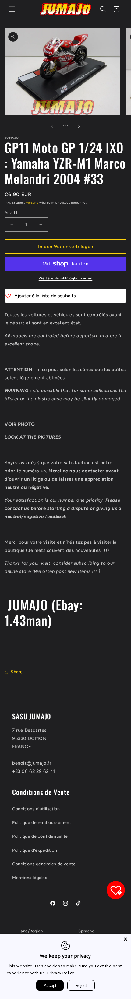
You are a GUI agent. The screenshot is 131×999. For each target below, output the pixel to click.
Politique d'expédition (34, 850)
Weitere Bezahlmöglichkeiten (66, 278)
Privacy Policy (60, 973)
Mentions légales (30, 877)
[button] (12, 9)
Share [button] (17, 672)
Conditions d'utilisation (36, 808)
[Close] (125, 939)
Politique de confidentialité (40, 836)
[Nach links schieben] (52, 126)
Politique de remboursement (41, 822)
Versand (32, 203)
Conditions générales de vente (44, 864)
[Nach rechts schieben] (79, 126)
